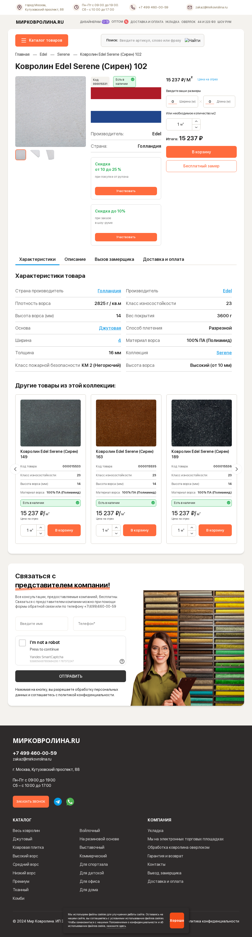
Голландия (109, 290)
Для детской (92, 873)
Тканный (21, 889)
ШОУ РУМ (224, 22)
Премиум (21, 881)
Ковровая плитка (28, 847)
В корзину (201, 152)
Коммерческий (93, 856)
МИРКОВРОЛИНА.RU (40, 22)
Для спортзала (94, 864)
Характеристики (37, 259)
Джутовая (110, 328)
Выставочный (92, 847)
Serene (63, 54)
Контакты (156, 864)
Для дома (89, 889)
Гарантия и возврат (165, 856)
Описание (75, 259)
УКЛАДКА (172, 22)
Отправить (70, 676)
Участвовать (126, 191)
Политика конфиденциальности (212, 921)
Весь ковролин (26, 830)
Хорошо (177, 920)
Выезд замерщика (164, 873)
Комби (18, 898)
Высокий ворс (25, 856)
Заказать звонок (30, 801)
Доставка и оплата (163, 259)
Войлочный (90, 830)
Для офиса (90, 881)
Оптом (117, 22)
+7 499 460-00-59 (35, 753)
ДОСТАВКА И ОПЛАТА (146, 22)
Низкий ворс (24, 873)
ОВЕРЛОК (188, 22)
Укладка (155, 830)
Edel (43, 54)
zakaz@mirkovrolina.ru (32, 759)
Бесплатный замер (201, 166)
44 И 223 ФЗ (207, 22)
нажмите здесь (116, 926)
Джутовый (22, 839)
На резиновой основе (99, 839)
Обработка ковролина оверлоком (178, 847)
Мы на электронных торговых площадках (186, 839)
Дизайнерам (90, 22)
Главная (22, 54)
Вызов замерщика (114, 259)
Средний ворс (26, 864)
